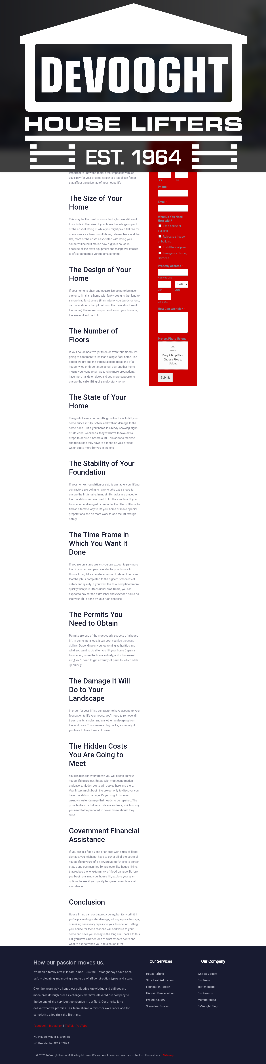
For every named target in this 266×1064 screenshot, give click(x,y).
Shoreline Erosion (158, 1006)
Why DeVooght (207, 974)
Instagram (55, 1025)
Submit (165, 377)
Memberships (207, 1000)
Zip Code (163, 302)
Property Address (170, 266)
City (160, 289)
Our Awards (205, 993)
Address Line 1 (166, 277)
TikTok (69, 1025)
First (160, 180)
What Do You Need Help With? (170, 218)
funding (122, 862)
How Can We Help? (171, 309)
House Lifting (155, 974)
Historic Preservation (160, 993)
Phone (163, 187)
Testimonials (206, 987)
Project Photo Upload (172, 338)
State (177, 289)
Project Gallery (156, 1000)
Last (177, 180)
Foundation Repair (158, 987)
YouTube (82, 1025)
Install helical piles (175, 247)
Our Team (204, 980)
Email (162, 202)
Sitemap (168, 1055)
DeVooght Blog (208, 1006)
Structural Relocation (160, 980)
